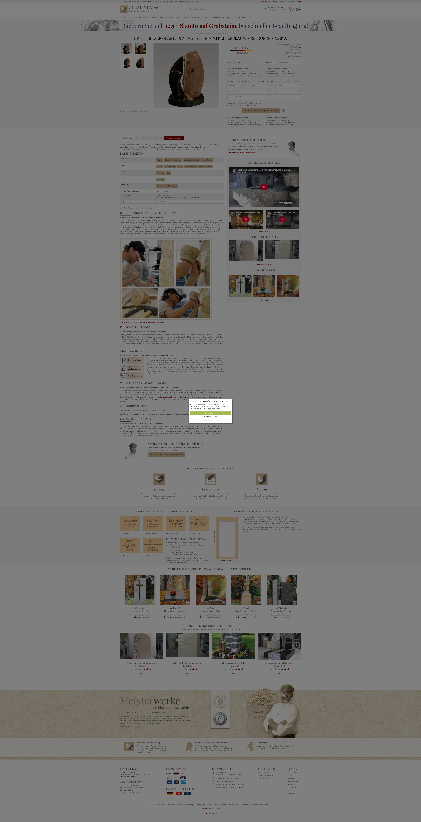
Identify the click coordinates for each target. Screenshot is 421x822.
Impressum (217, 420)
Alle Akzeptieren (210, 413)
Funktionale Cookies (210, 417)
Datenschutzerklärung (206, 420)
